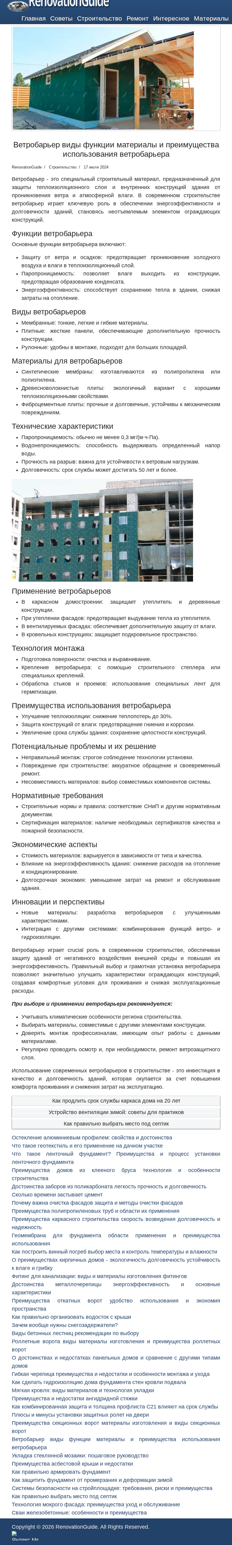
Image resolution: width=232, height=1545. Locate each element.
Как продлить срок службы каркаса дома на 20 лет (116, 1101)
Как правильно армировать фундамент (61, 1472)
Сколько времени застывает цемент (57, 1195)
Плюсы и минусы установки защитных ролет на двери (80, 1415)
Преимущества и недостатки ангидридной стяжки (74, 1399)
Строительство (99, 18)
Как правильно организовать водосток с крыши (71, 1317)
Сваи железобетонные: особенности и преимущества (79, 1513)
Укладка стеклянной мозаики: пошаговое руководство (80, 1456)
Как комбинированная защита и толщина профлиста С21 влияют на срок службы (115, 1407)
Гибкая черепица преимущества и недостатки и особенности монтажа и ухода (111, 1374)
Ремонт (138, 18)
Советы (61, 18)
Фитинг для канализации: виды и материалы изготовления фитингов (99, 1276)
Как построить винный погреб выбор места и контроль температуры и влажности (114, 1252)
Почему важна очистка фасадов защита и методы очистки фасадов (97, 1203)
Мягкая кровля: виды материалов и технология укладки (83, 1390)
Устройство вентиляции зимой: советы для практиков (116, 1112)
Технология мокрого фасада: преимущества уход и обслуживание (96, 1505)
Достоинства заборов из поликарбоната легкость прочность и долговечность (109, 1187)
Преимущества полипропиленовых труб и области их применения (95, 1211)
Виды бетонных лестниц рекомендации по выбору (75, 1333)
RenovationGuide (77, 1527)
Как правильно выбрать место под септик (116, 1124)
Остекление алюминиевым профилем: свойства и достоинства (92, 1138)
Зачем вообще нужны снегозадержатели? (65, 1325)
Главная (33, 18)
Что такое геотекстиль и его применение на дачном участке (87, 1146)
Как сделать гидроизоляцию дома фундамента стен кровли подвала (99, 1382)
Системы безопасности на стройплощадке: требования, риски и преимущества (112, 1488)
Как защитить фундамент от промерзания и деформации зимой (92, 1480)
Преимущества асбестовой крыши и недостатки (72, 1464)
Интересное (171, 18)
